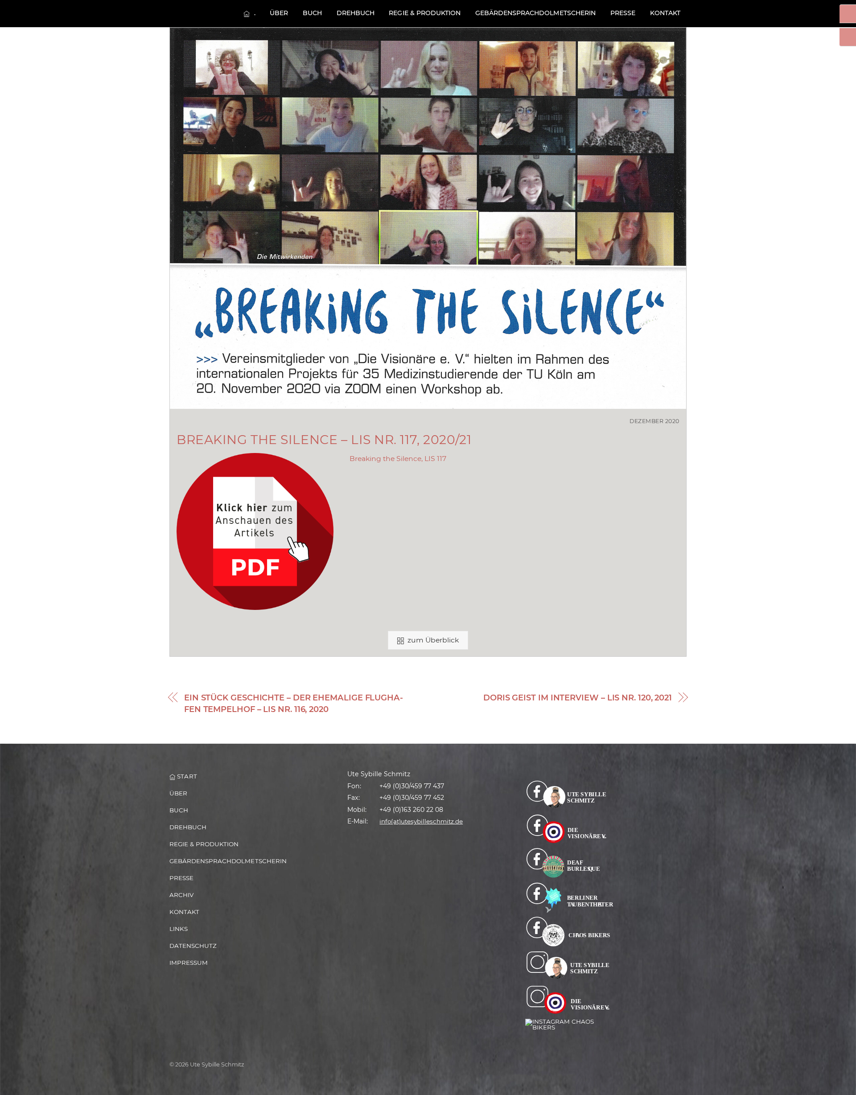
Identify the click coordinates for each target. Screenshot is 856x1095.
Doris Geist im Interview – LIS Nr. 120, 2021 (577, 698)
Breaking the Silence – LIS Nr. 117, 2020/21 (324, 439)
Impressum (188, 962)
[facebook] (569, 794)
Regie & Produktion (425, 13)
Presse (622, 13)
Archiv (181, 894)
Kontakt (665, 13)
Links (178, 928)
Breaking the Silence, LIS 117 (398, 458)
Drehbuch (355, 13)
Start (186, 776)
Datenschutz (193, 945)
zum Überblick (433, 640)
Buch (312, 13)
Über (279, 13)
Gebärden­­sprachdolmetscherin (535, 13)
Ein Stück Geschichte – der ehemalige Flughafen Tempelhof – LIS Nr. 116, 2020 (293, 704)
